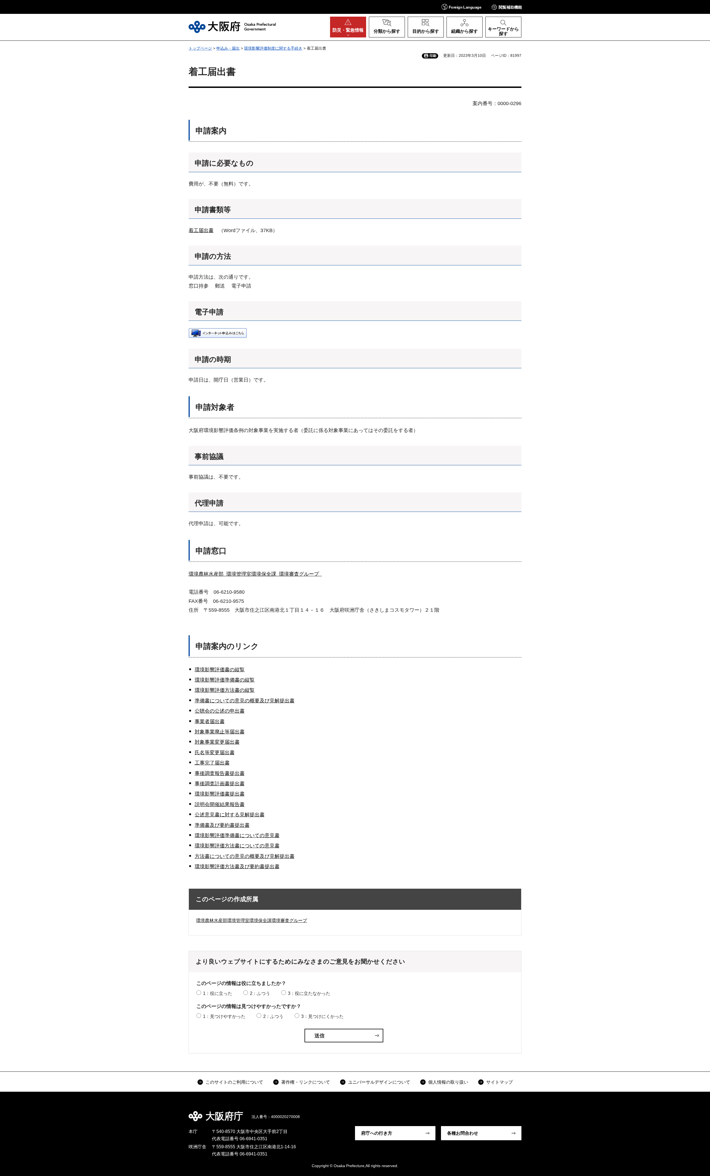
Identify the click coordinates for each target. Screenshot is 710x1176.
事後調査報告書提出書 (220, 773)
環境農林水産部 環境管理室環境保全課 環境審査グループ (255, 574)
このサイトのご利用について (234, 1082)
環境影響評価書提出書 (220, 794)
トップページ (200, 48)
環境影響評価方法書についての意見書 (237, 846)
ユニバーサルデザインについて (379, 1082)
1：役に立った (217, 993)
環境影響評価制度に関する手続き (273, 48)
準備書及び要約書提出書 (222, 825)
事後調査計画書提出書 (220, 783)
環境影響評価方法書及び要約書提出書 (237, 866)
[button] (461, 6)
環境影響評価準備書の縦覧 (225, 680)
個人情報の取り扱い (448, 1082)
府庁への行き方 (376, 1133)
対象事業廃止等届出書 (220, 732)
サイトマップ (499, 1082)
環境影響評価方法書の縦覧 (225, 690)
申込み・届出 (228, 48)
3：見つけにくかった (322, 1016)
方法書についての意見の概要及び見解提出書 (245, 856)
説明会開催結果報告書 (220, 804)
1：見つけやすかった (224, 1016)
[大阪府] (232, 27)
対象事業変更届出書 (217, 742)
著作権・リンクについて (305, 1082)
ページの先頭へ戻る (524, 1112)
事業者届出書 (210, 721)
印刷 (433, 56)
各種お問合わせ (462, 1133)
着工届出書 (201, 230)
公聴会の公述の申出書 (220, 711)
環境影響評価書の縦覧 (220, 669)
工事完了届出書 (212, 763)
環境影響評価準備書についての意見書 (237, 835)
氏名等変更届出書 (215, 752)
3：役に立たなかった (309, 993)
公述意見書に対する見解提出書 (230, 814)
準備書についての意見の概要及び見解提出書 (245, 700)
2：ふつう (260, 993)
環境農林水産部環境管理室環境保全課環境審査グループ (251, 920)
